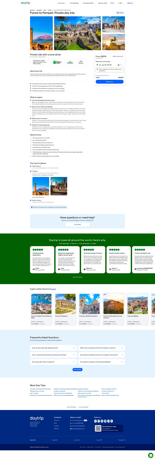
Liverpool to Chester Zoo (108, 391)
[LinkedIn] (102, 421)
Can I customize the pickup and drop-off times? (49, 355)
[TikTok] (108, 421)
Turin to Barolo (105, 393)
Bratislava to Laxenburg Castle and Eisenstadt (65, 389)
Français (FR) (99, 440)
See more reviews (77, 277)
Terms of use (83, 447)
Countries (39, 10)
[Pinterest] (105, 421)
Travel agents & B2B (88, 3)
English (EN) (32, 440)
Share (121, 13)
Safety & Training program (108, 447)
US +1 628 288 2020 (78, 423)
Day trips (32, 10)
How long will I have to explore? (43, 362)
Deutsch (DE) (77, 440)
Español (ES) (54, 440)
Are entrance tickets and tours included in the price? (99, 355)
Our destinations (74, 3)
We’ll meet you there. (53, 168)
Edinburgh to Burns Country (37, 391)
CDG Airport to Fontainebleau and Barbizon (41, 395)
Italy (45, 10)
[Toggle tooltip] (102, 58)
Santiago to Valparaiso (59, 391)
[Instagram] (98, 421)
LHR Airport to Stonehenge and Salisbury (88, 391)
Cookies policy (90, 447)
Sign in (131, 3)
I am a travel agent (83, 407)
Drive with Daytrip (71, 407)
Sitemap (56, 428)
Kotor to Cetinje (34, 393)
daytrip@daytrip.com (78, 428)
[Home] (25, 3)
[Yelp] (111, 421)
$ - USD (120, 3)
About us (56, 420)
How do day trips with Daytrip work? (45, 348)
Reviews (81, 63)
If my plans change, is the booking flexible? (95, 362)
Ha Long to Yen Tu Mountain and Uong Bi (40, 389)
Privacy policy (98, 447)
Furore (50, 10)
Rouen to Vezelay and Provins (109, 389)
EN (113, 3)
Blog (55, 423)
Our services (61, 3)
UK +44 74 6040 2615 (78, 426)
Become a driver (102, 3)
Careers (56, 426)
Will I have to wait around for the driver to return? (98, 348)
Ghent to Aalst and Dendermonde (110, 395)
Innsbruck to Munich (83, 389)
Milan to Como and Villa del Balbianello (63, 395)
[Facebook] (95, 421)
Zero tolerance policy (120, 447)
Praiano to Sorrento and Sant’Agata (63, 393)
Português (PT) (122, 440)
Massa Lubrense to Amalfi (84, 393)
